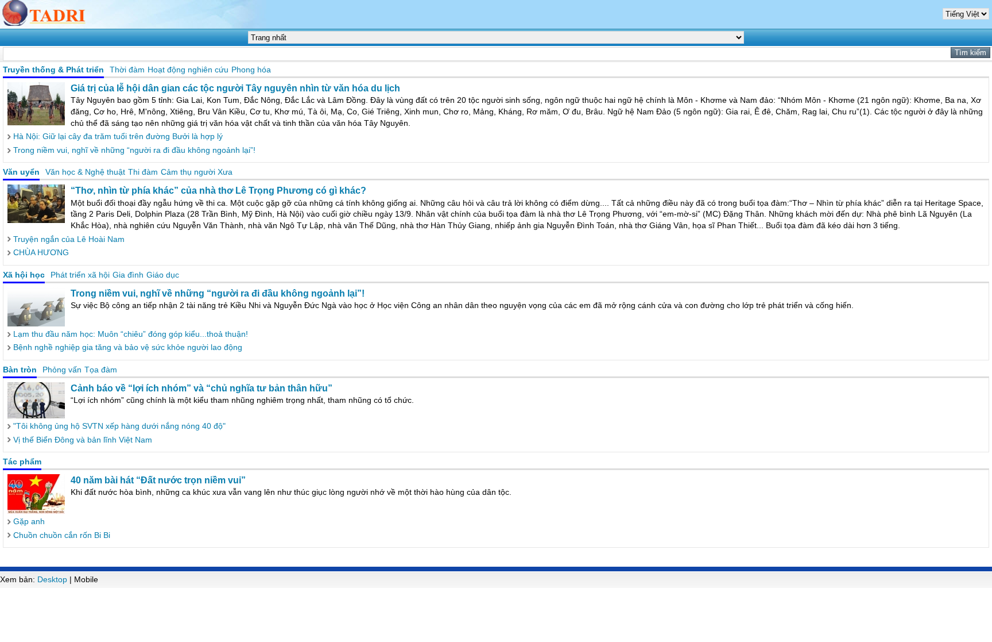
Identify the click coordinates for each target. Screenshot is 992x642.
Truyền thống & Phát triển (53, 69)
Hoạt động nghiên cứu (188, 69)
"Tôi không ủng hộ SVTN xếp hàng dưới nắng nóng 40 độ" (119, 425)
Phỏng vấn (62, 369)
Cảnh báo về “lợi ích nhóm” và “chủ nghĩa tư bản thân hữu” (201, 388)
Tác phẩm (22, 461)
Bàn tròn (20, 369)
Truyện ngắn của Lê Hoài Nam (69, 239)
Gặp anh (29, 521)
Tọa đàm (100, 369)
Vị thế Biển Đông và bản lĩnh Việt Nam (82, 439)
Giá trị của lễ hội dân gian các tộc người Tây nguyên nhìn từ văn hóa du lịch (235, 88)
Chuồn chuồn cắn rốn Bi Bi (61, 535)
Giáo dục (162, 274)
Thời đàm (127, 69)
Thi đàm (143, 171)
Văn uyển (21, 171)
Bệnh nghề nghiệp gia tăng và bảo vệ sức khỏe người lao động (127, 347)
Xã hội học (24, 274)
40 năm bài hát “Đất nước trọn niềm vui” (158, 480)
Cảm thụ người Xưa (196, 171)
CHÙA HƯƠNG (41, 252)
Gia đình (128, 274)
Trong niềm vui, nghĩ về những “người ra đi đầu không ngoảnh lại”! (134, 150)
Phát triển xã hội (80, 274)
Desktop (52, 579)
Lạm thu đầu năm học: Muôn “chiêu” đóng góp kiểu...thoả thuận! (130, 334)
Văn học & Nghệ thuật (85, 171)
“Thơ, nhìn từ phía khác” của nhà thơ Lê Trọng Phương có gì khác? (218, 190)
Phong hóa (251, 69)
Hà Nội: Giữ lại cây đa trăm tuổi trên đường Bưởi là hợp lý (118, 136)
